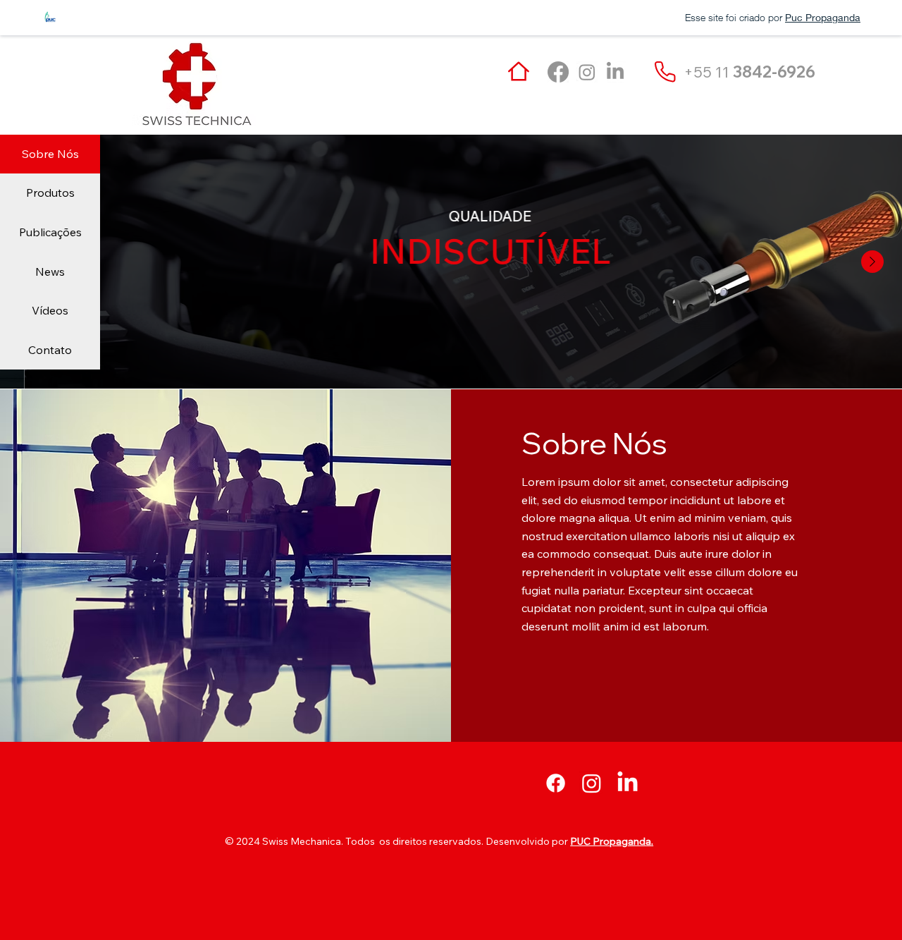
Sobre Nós (50, 154)
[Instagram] (587, 72)
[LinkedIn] (615, 72)
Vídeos (50, 310)
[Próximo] (872, 261)
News (50, 271)
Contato (50, 350)
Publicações (50, 232)
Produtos (50, 192)
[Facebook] (558, 72)
